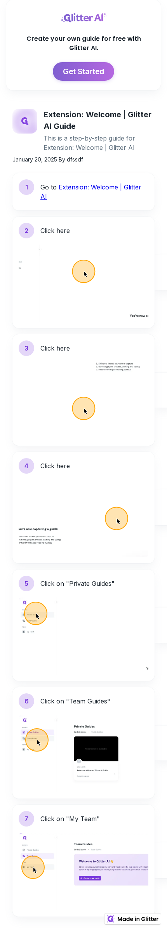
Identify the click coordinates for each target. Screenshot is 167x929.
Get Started (83, 71)
